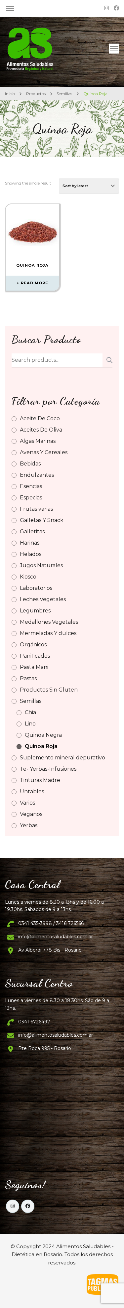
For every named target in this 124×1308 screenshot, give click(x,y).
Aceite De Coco (40, 418)
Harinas (29, 543)
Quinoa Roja (41, 746)
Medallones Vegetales (49, 622)
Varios (27, 803)
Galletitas (32, 531)
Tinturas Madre (40, 780)
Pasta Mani (34, 667)
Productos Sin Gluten (49, 690)
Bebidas (30, 463)
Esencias (31, 486)
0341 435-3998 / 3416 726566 (51, 923)
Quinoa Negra (43, 735)
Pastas (28, 678)
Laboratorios (36, 588)
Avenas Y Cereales (43, 452)
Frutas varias (36, 509)
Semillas (30, 701)
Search (107, 360)
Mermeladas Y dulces (48, 633)
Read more (34, 283)
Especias (31, 497)
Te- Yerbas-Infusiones (48, 769)
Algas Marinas (38, 441)
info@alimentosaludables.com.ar (55, 937)
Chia (30, 712)
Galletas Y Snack (41, 520)
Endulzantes (37, 475)
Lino (30, 723)
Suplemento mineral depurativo (62, 757)
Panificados (35, 656)
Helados (30, 554)
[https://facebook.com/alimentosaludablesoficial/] (27, 1206)
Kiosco (28, 577)
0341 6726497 (34, 1022)
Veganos (31, 814)
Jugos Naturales (41, 565)
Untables (32, 791)
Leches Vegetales (43, 599)
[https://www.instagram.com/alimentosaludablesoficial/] (12, 1206)
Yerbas (28, 825)
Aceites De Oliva (41, 430)
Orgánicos (33, 644)
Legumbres (35, 610)
